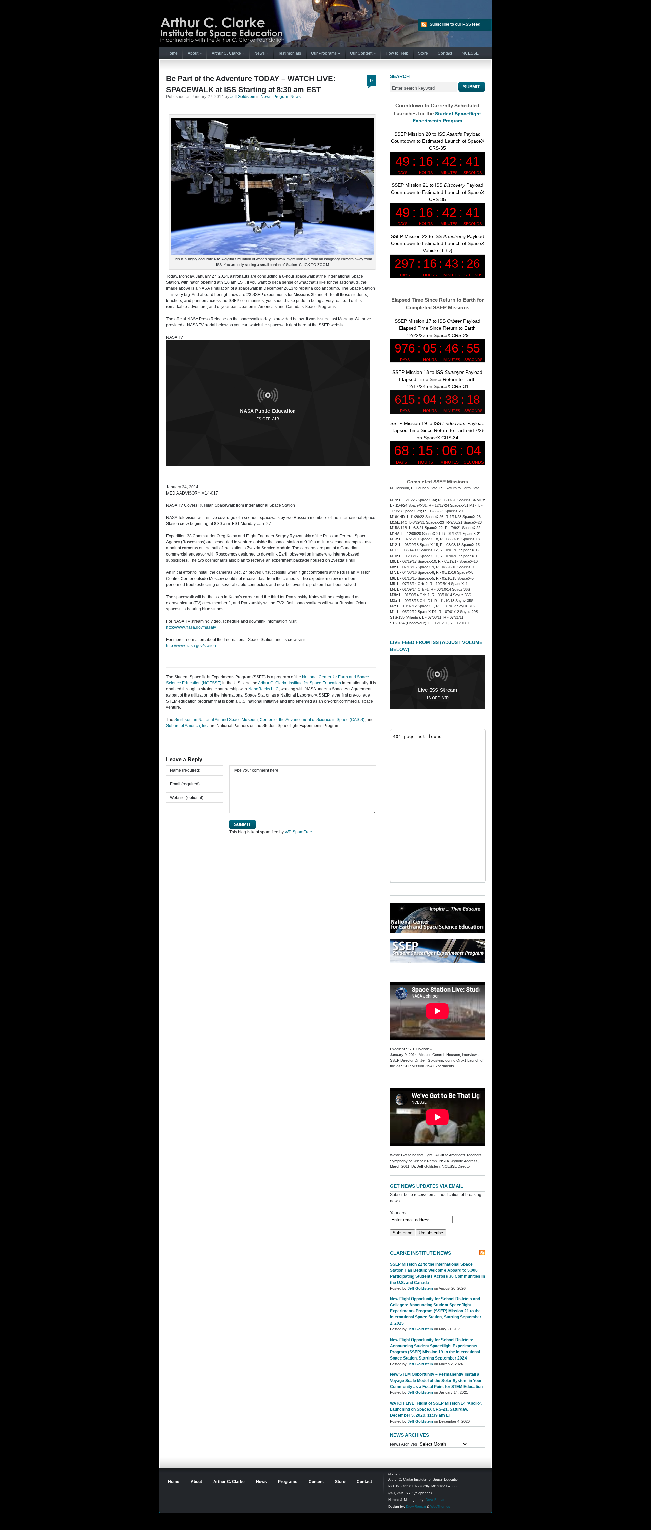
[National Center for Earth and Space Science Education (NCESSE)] (437, 931)
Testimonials (289, 53)
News (261, 53)
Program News (287, 96)
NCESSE (470, 53)
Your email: (400, 1213)
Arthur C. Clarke (228, 53)
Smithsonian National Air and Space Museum (216, 719)
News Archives (403, 1444)
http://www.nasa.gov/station (191, 645)
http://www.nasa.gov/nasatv (191, 627)
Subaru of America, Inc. (187, 725)
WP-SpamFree (298, 832)
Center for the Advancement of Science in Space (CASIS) (312, 719)
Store (423, 53)
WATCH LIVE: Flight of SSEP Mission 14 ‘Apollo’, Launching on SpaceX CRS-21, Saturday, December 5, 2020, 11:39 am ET (436, 1409)
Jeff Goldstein (242, 96)
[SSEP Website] (437, 961)
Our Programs (325, 53)
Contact (445, 53)
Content (316, 1481)
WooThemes (440, 1506)
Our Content (363, 53)
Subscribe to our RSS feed (455, 24)
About (195, 53)
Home (172, 53)
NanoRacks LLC (263, 689)
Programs (287, 1481)
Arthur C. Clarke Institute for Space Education (299, 683)
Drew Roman (436, 1500)
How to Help (397, 53)
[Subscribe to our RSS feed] (482, 1252)
